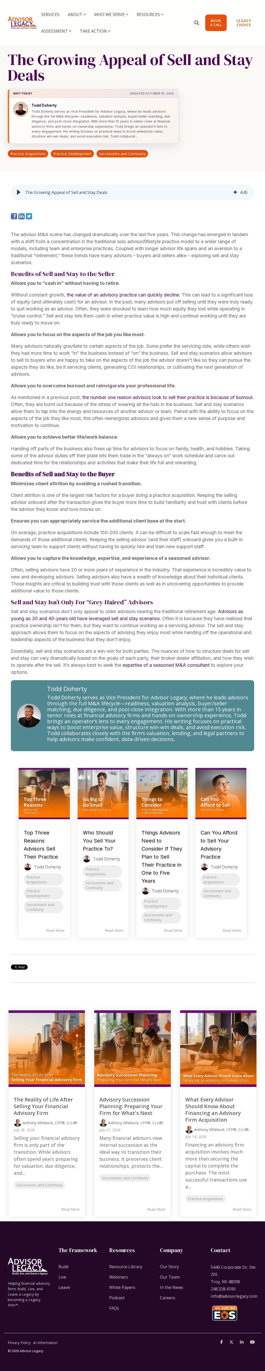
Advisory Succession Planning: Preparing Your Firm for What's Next (131, 1106)
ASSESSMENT (54, 31)
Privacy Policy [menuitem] (19, 1342)
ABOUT (75, 14)
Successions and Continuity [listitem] (40, 907)
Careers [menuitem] (167, 1298)
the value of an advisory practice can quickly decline (123, 295)
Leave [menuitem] (64, 1287)
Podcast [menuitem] (116, 1298)
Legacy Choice (244, 22)
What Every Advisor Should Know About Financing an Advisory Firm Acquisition (213, 1109)
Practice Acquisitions (28, 153)
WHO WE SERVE (109, 14)
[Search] (196, 22)
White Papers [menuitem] (122, 1287)
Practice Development (72, 153)
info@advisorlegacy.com (234, 1296)
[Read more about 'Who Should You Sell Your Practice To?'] (103, 793)
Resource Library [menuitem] (125, 1267)
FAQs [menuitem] (114, 1308)
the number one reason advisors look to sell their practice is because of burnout (167, 397)
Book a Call (216, 22)
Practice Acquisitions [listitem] (36, 879)
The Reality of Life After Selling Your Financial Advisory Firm (43, 1106)
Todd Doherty (44, 105)
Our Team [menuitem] (170, 1277)
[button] (18, 192)
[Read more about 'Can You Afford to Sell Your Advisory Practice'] (221, 793)
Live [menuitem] (62, 1277)
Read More (55, 930)
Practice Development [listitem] (38, 893)
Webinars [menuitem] (118, 1277)
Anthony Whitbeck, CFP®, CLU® (49, 1122)
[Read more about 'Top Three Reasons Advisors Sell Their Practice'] (44, 793)
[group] (132, 192)
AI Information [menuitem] (45, 1342)
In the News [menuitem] (171, 1287)
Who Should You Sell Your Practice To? (99, 841)
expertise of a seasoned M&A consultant (166, 665)
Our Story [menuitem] (169, 1267)
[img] (235, 192)
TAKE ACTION (93, 31)
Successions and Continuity (122, 153)
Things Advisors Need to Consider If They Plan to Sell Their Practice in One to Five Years (162, 857)
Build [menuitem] (63, 1267)
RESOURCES (148, 14)
